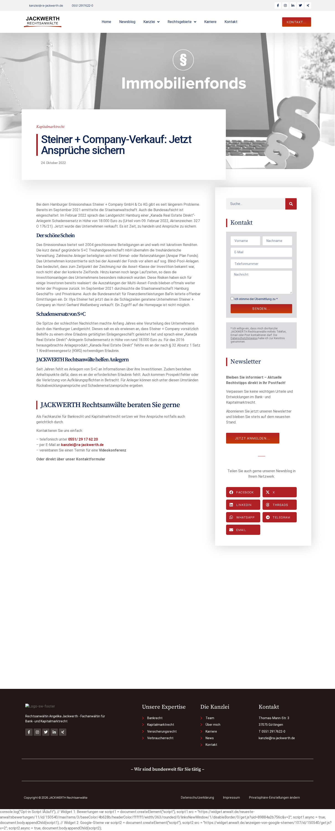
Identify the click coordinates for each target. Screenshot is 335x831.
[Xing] (308, 5)
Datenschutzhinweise (244, 338)
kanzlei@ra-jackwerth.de (82, 445)
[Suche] (291, 204)
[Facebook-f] (278, 5)
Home (106, 22)
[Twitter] (300, 5)
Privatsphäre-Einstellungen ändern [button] (274, 797)
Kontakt (230, 22)
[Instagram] (285, 5)
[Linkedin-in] (293, 5)
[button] (243, 492)
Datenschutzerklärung (197, 797)
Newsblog (127, 22)
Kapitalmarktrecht (50, 126)
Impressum (231, 797)
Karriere (210, 22)
